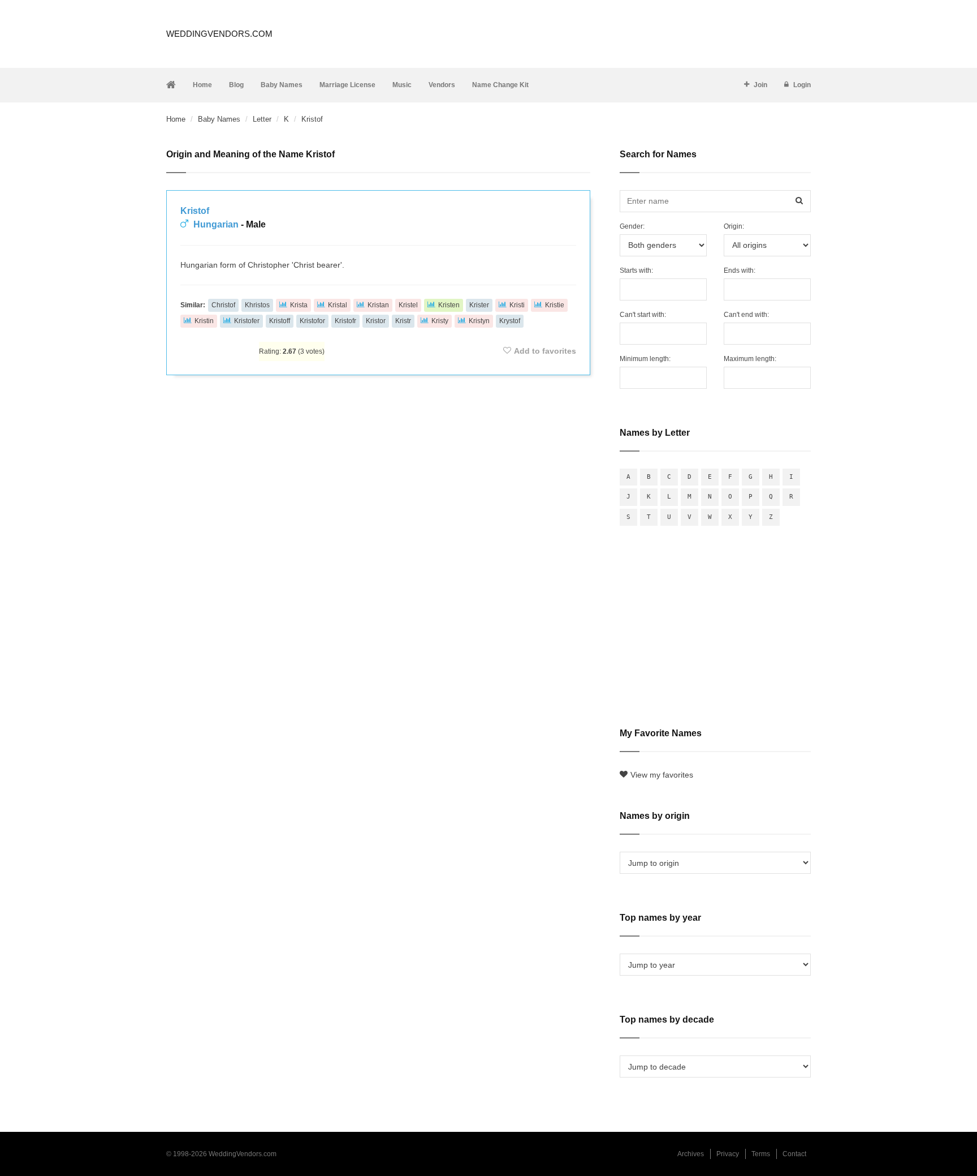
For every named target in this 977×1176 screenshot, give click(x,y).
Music (402, 85)
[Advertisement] (378, 414)
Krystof (509, 321)
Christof (223, 305)
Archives (690, 1154)
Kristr (403, 321)
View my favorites (661, 774)
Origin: (734, 226)
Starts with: (636, 270)
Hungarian (216, 224)
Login (802, 85)
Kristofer (247, 321)
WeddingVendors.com (219, 33)
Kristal (337, 305)
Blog (236, 85)
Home (202, 85)
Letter (262, 119)
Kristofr (345, 321)
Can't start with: (643, 315)
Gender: (632, 226)
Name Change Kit (500, 85)
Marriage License (347, 85)
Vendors (442, 85)
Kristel (408, 305)
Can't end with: (746, 315)
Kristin (204, 321)
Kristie (554, 305)
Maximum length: (750, 359)
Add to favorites (545, 350)
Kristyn (479, 321)
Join (760, 85)
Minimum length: (645, 359)
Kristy (439, 321)
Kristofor (312, 321)
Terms (760, 1154)
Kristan (378, 305)
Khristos (257, 305)
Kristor (376, 321)
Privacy (727, 1154)
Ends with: (739, 270)
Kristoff (279, 321)
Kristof (194, 211)
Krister (479, 305)
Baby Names (281, 85)
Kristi (517, 305)
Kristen (449, 305)
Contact (794, 1154)
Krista (299, 305)
